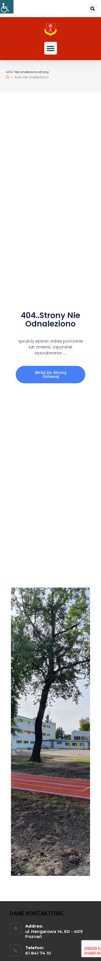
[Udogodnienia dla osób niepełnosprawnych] (6, 6)
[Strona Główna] (7, 77)
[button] (92, 8)
